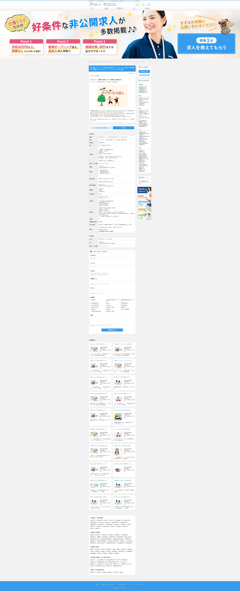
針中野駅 (97, 551)
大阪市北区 (99, 520)
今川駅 (91, 551)
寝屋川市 (116, 524)
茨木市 (91, 528)
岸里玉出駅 (108, 549)
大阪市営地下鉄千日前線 (113, 540)
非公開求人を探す (120, 9)
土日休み (92, 565)
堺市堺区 (92, 526)
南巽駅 (91, 549)
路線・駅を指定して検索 (144, 75)
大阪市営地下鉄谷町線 (101, 540)
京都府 (109, 572)
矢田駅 (102, 549)
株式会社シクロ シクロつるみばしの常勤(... (122, 445)
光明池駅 (116, 553)
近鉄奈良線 (92, 536)
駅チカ (117, 559)
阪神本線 (117, 534)
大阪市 (91, 520)
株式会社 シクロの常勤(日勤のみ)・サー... (98, 360)
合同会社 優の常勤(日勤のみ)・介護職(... (98, 496)
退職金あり (92, 563)
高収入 (91, 559)
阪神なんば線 (127, 536)
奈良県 (104, 572)
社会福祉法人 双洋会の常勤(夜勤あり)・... (98, 429)
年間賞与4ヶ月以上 (100, 565)
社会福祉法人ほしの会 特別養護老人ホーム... (99, 445)
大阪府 (91, 572)
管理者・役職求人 (112, 561)
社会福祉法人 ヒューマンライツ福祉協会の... (123, 343)
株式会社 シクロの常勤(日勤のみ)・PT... (122, 377)
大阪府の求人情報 (99, 61)
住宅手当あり (115, 563)
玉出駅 (108, 551)
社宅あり (108, 565)
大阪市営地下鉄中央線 (110, 542)
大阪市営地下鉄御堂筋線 (106, 538)
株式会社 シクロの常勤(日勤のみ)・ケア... (98, 343)
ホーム (92, 9)
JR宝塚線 (122, 540)
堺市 (105, 520)
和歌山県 (115, 572)
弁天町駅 (123, 549)
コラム (134, 9)
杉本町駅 (129, 549)
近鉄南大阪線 (124, 534)
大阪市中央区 (100, 524)
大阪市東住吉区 (93, 522)
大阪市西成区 (109, 524)
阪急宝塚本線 (119, 536)
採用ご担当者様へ (122, 584)
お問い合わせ (147, 9)
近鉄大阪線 (92, 542)
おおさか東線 (128, 540)
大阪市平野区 (123, 522)
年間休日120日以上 (101, 561)
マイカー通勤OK (100, 559)
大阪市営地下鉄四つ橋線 (118, 538)
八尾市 (128, 524)
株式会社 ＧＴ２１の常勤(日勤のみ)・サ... (98, 480)
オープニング (121, 561)
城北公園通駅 (92, 553)
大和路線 (98, 536)
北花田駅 (110, 553)
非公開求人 (92, 561)
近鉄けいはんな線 (100, 542)
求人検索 (106, 9)
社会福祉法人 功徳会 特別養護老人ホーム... (123, 463)
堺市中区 (124, 526)
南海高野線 (105, 536)
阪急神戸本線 (112, 536)
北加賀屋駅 (114, 551)
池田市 (97, 528)
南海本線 (110, 534)
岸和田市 (98, 526)
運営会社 (98, 584)
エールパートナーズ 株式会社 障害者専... (122, 429)
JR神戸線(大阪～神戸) (94, 538)
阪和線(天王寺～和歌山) (94, 534)
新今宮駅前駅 (128, 551)
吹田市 (106, 522)
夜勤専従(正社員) (116, 565)
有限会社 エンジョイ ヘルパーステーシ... (123, 360)
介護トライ (90, 61)
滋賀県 (120, 572)
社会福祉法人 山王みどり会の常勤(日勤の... (123, 480)
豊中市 (101, 522)
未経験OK (124, 559)
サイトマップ (131, 584)
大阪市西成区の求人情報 (106, 61)
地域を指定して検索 (144, 71)
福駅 (113, 549)
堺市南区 (118, 526)
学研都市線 (127, 538)
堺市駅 (99, 553)
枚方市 (110, 520)
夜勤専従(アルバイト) (125, 563)
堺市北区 (122, 524)
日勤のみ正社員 (109, 559)
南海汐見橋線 (128, 542)
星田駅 (118, 549)
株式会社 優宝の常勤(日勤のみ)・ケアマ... (98, 463)
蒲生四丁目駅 (121, 551)
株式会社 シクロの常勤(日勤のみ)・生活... (98, 393)
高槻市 (112, 526)
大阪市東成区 (118, 520)
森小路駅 (102, 551)
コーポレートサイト (140, 584)
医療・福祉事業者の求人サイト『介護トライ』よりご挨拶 (144, 182)
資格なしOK (108, 563)
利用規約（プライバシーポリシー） (109, 584)
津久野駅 (104, 553)
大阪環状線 (92, 540)
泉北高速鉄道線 (120, 542)
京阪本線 (104, 534)
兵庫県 (98, 572)
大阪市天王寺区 (114, 522)
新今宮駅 (97, 549)
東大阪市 (126, 520)
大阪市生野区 (92, 524)
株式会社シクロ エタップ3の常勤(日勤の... (122, 410)
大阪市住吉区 (105, 526)
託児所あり (100, 563)
